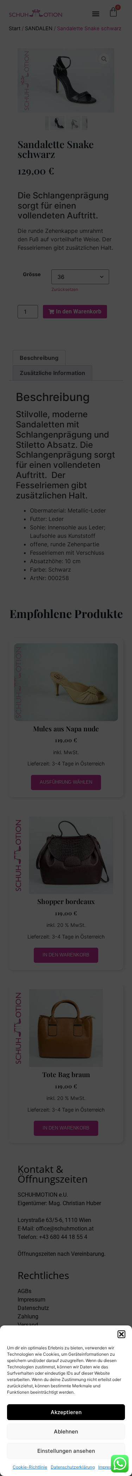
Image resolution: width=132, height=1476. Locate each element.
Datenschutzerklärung (73, 1467)
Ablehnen (66, 1431)
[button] (121, 1334)
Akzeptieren (66, 1412)
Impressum (108, 1467)
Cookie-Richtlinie (30, 1467)
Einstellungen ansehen (66, 1451)
